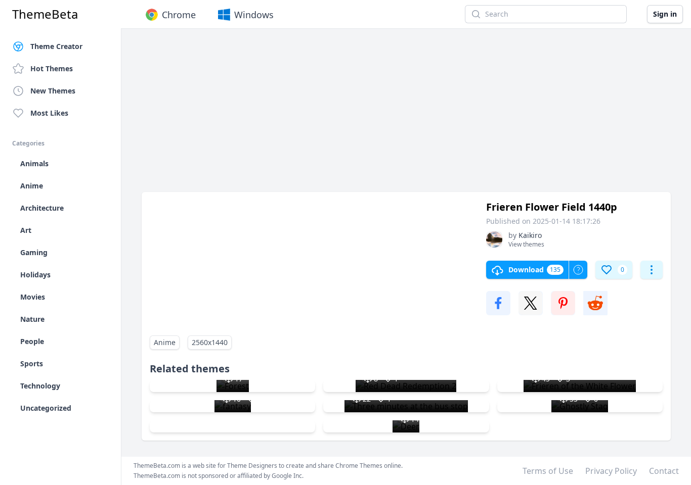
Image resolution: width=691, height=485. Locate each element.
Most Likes (49, 113)
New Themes (52, 90)
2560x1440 (210, 342)
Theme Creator (56, 46)
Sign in (665, 14)
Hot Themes (51, 68)
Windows (254, 15)
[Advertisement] (406, 115)
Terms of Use (548, 470)
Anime (165, 342)
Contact (664, 470)
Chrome (179, 15)
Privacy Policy (611, 470)
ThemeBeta (45, 14)
